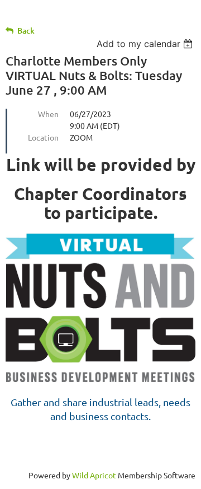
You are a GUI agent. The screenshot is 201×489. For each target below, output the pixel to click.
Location (43, 137)
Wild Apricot (94, 475)
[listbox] (146, 43)
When (48, 114)
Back (26, 30)
